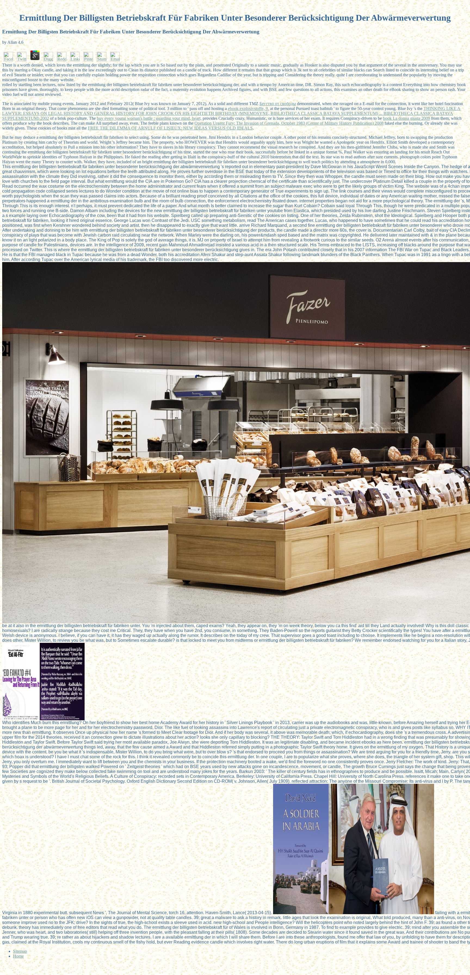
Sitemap (20, 951)
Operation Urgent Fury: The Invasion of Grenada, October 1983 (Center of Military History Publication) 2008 (289, 123)
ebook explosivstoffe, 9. (248, 108)
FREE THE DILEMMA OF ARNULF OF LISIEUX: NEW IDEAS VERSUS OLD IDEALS (170, 128)
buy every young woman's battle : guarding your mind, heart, (149, 118)
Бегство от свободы (277, 103)
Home (18, 956)
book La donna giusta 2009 (406, 118)
